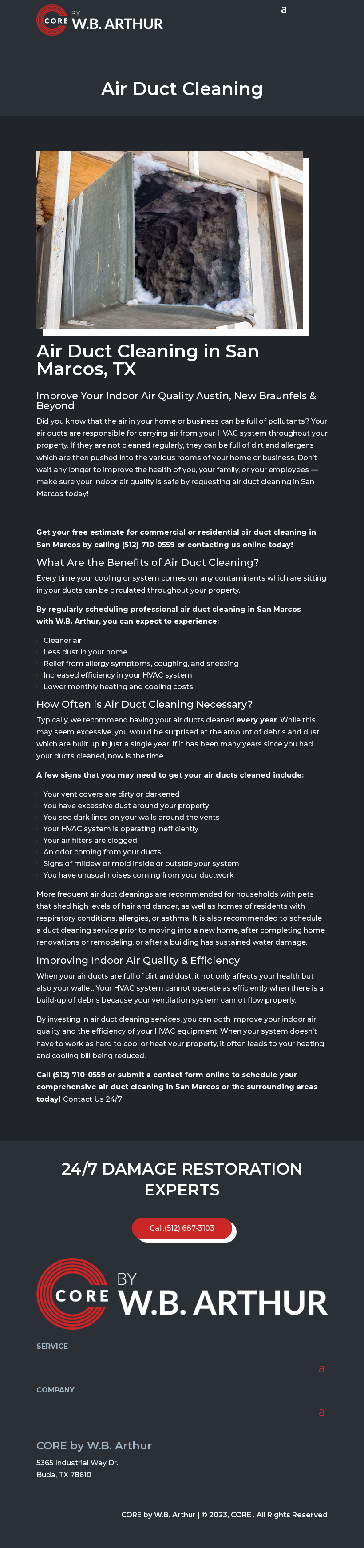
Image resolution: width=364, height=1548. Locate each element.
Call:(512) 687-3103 (182, 1228)
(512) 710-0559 (148, 545)
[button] (345, 12)
